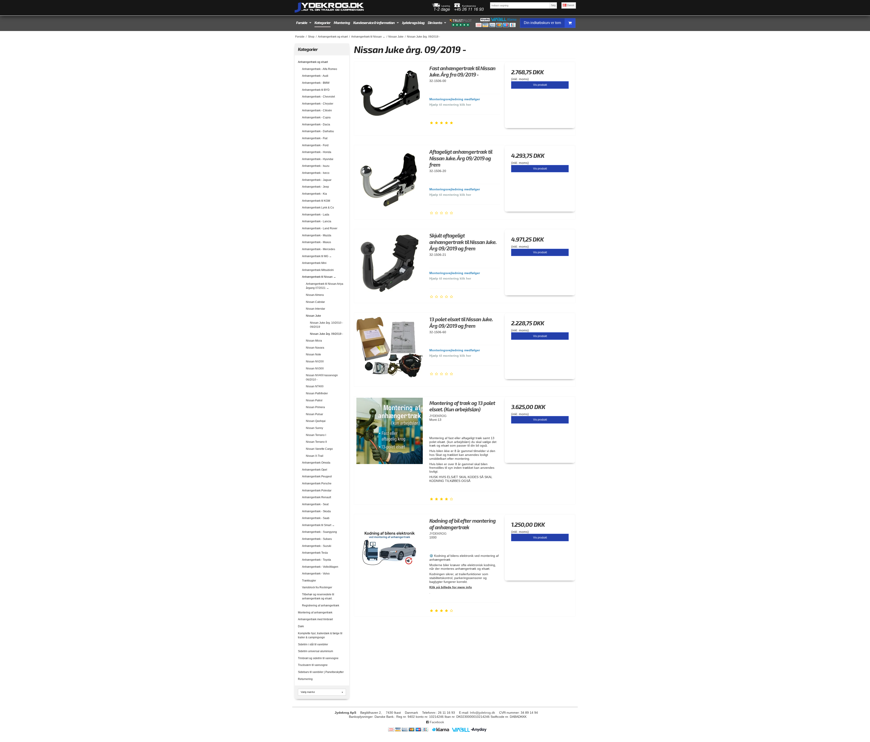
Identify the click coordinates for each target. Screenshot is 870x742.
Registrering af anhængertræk (320, 605)
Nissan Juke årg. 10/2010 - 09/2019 (326, 324)
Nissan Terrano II (316, 441)
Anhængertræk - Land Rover (319, 228)
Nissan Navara (315, 347)
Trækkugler (309, 580)
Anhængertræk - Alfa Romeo (319, 69)
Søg (553, 5)
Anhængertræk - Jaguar (316, 180)
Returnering (305, 679)
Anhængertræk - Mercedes (318, 249)
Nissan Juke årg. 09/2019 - (326, 333)
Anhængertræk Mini (314, 263)
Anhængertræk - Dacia (316, 124)
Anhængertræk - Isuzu (315, 166)
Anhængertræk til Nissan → (319, 276)
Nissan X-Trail (314, 455)
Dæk (301, 626)
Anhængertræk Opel (314, 469)
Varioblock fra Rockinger (317, 587)
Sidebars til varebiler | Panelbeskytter (321, 672)
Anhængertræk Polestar (316, 490)
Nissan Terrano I (316, 435)
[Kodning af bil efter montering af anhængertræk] (389, 549)
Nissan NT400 (315, 386)
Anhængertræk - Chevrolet (318, 96)
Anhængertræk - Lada (315, 214)
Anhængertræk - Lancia (316, 221)
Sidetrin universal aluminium (315, 651)
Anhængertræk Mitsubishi (318, 270)
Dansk (570, 5)
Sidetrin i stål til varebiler (313, 644)
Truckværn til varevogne (313, 665)
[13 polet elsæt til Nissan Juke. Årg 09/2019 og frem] (389, 348)
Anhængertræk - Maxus (316, 242)
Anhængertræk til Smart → (318, 525)
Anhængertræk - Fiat (314, 138)
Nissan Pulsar (314, 414)
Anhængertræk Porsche (316, 483)
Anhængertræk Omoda (316, 462)
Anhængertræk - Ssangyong (319, 532)
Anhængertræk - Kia (314, 193)
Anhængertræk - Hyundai (317, 159)
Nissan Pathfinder (317, 393)
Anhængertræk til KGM (316, 200)
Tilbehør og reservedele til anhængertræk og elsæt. (318, 596)
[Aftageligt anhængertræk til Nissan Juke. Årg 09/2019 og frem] (389, 180)
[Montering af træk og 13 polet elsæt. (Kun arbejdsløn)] (389, 432)
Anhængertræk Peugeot (317, 476)
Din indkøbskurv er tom (542, 23)
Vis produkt (540, 84)
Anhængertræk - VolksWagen (320, 566)
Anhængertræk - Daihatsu (318, 131)
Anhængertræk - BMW (315, 82)
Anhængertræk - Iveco (315, 173)
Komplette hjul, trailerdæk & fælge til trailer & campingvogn (320, 635)
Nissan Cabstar (315, 302)
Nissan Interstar (315, 308)
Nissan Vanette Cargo (319, 448)
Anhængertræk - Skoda (316, 511)
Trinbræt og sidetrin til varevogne (318, 658)
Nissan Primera (315, 407)
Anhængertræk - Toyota (316, 559)
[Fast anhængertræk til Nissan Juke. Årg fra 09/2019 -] (389, 97)
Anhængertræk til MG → (317, 256)
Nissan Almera (315, 295)
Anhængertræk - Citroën (317, 110)
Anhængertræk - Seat (315, 504)
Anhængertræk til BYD (316, 89)
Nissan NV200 (315, 361)
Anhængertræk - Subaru (317, 539)
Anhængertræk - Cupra (316, 117)
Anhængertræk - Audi (315, 75)
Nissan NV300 (315, 368)
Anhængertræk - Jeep (315, 186)
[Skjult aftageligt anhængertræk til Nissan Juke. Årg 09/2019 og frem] (389, 264)
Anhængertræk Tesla (315, 552)
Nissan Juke (313, 315)
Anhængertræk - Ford (315, 145)
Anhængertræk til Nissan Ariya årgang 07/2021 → (324, 286)
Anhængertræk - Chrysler (317, 103)
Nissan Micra (314, 340)
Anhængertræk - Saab (315, 518)
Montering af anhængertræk (315, 612)
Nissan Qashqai (316, 421)
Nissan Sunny (314, 428)
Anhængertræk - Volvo (316, 573)
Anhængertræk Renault (316, 497)
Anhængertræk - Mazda (316, 235)
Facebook (436, 722)
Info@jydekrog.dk (482, 712)
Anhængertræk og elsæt (313, 62)
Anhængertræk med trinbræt (315, 619)
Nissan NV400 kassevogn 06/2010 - (322, 377)
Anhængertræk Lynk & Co (318, 207)
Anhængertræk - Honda (316, 152)
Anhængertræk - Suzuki (316, 546)
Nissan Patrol (314, 400)
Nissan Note (313, 354)
